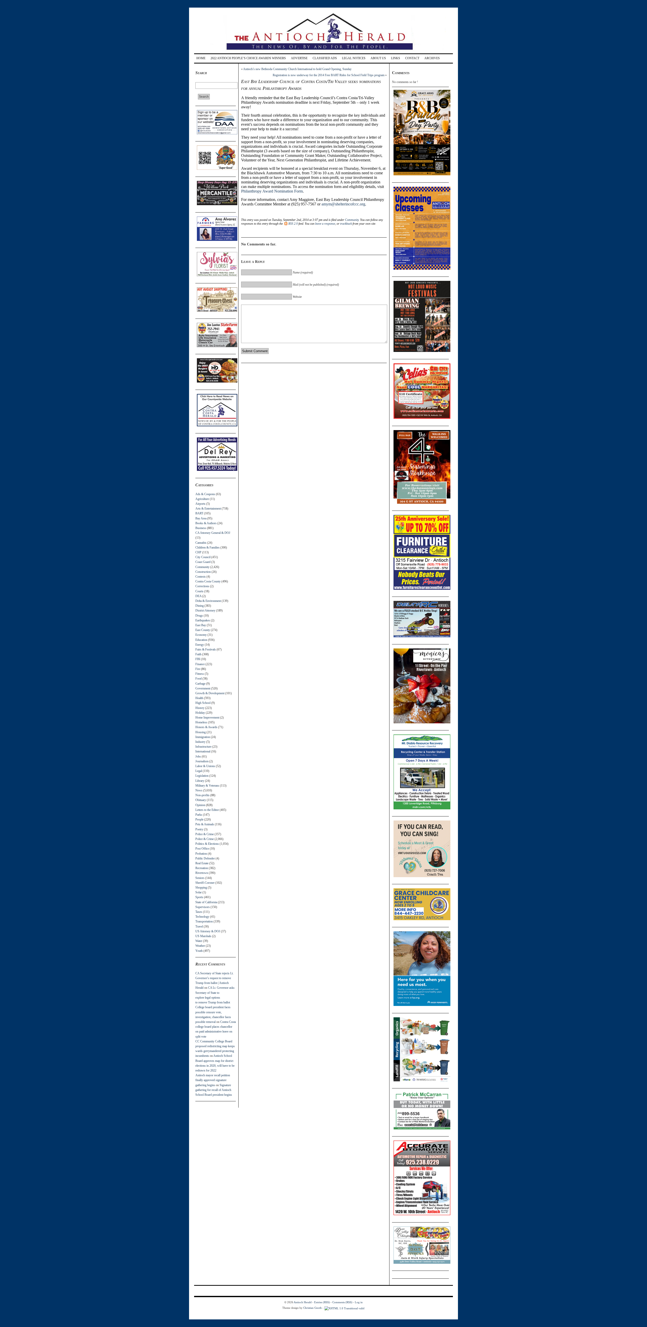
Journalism (202, 761)
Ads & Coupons (205, 494)
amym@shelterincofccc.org (343, 204)
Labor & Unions (205, 766)
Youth (199, 951)
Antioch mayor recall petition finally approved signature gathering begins (212, 1080)
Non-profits (202, 795)
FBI (197, 659)
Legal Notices (353, 58)
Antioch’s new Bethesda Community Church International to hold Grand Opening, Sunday (297, 69)
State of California (206, 902)
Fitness (199, 674)
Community (202, 567)
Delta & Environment (208, 601)
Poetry (199, 829)
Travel (199, 926)
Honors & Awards (206, 727)
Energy (199, 644)
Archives (432, 58)
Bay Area (200, 518)
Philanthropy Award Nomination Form (272, 191)
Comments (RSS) (342, 1302)
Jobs (198, 756)
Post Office (202, 848)
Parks (198, 814)
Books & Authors (206, 523)
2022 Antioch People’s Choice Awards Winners (248, 58)
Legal (198, 771)
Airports (200, 503)
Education (201, 640)
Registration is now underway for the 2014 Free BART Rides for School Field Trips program (328, 75)
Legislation (202, 775)
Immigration (202, 737)
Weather (200, 945)
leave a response (325, 223)
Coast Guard (203, 562)
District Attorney (205, 610)
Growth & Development (209, 693)
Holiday (200, 712)
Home (200, 58)
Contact (412, 58)
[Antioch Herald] (322, 51)
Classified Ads (325, 58)
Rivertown (201, 873)
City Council (203, 557)
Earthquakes (202, 620)
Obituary (200, 800)
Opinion (200, 805)
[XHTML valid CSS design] (344, 1307)
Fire (197, 669)
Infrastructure (203, 746)
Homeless (201, 722)
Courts (199, 591)
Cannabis (200, 542)
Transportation (204, 921)
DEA (198, 596)
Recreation (201, 868)
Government (202, 688)
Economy (201, 635)
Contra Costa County (208, 581)
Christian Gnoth (312, 1307)
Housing (200, 732)
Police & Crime (204, 834)
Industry (200, 742)
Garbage (200, 683)
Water (198, 941)
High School (203, 703)
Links (395, 58)
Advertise (299, 58)
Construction (203, 572)
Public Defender (205, 858)
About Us (378, 58)
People (199, 819)
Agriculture (202, 499)
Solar (198, 892)
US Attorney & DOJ (207, 931)
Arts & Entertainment (208, 508)
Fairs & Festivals (205, 649)
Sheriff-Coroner (205, 882)
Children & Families (207, 547)
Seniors (199, 878)
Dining (199, 605)
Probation (201, 853)
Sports (199, 897)
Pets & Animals (204, 824)
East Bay (200, 625)
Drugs (199, 615)
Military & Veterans (207, 785)
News (198, 790)
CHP (198, 552)
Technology (202, 916)
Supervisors (202, 907)
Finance (200, 664)
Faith (198, 654)
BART (199, 513)
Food (198, 678)
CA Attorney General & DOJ (212, 533)
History (199, 708)
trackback (346, 223)
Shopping (201, 887)
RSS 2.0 (293, 223)
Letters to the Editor (207, 810)
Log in (359, 1302)
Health (199, 698)
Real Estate (202, 863)
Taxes (198, 912)
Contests (200, 576)
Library (199, 781)
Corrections (202, 586)
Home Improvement (207, 717)
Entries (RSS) (322, 1302)
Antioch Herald (303, 1302)
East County (202, 630)
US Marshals (203, 936)
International (202, 751)
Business (200, 528)
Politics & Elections (207, 844)
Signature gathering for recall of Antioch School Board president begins (213, 1090)
